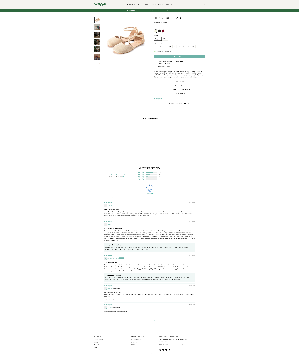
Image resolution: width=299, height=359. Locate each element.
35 (156, 47)
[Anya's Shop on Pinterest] (166, 350)
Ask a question (179, 94)
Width (156, 36)
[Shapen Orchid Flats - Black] (107, 155)
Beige (155, 31)
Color (159, 28)
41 (183, 47)
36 (161, 47)
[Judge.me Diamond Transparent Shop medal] (149, 188)
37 (165, 47)
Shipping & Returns (136, 339)
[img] (108, 202)
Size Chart (179, 82)
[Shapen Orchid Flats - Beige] (105, 155)
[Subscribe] (182, 345)
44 (197, 47)
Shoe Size (158, 43)
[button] (158, 99)
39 (174, 47)
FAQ (95, 347)
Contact (96, 345)
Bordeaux (163, 31)
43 (193, 47)
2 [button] (147, 320)
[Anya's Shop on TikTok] (169, 350)
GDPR (133, 345)
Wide (165, 39)
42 (188, 47)
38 (170, 47)
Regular (157, 39)
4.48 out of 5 (122, 175)
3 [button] (149, 320)
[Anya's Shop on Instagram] (160, 350)
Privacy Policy (135, 342)
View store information (164, 66)
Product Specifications (179, 90)
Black (159, 31)
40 (179, 47)
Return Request (98, 339)
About (96, 342)
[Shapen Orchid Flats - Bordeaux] (109, 155)
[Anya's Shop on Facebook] (163, 350)
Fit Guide (179, 86)
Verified (149, 193)
